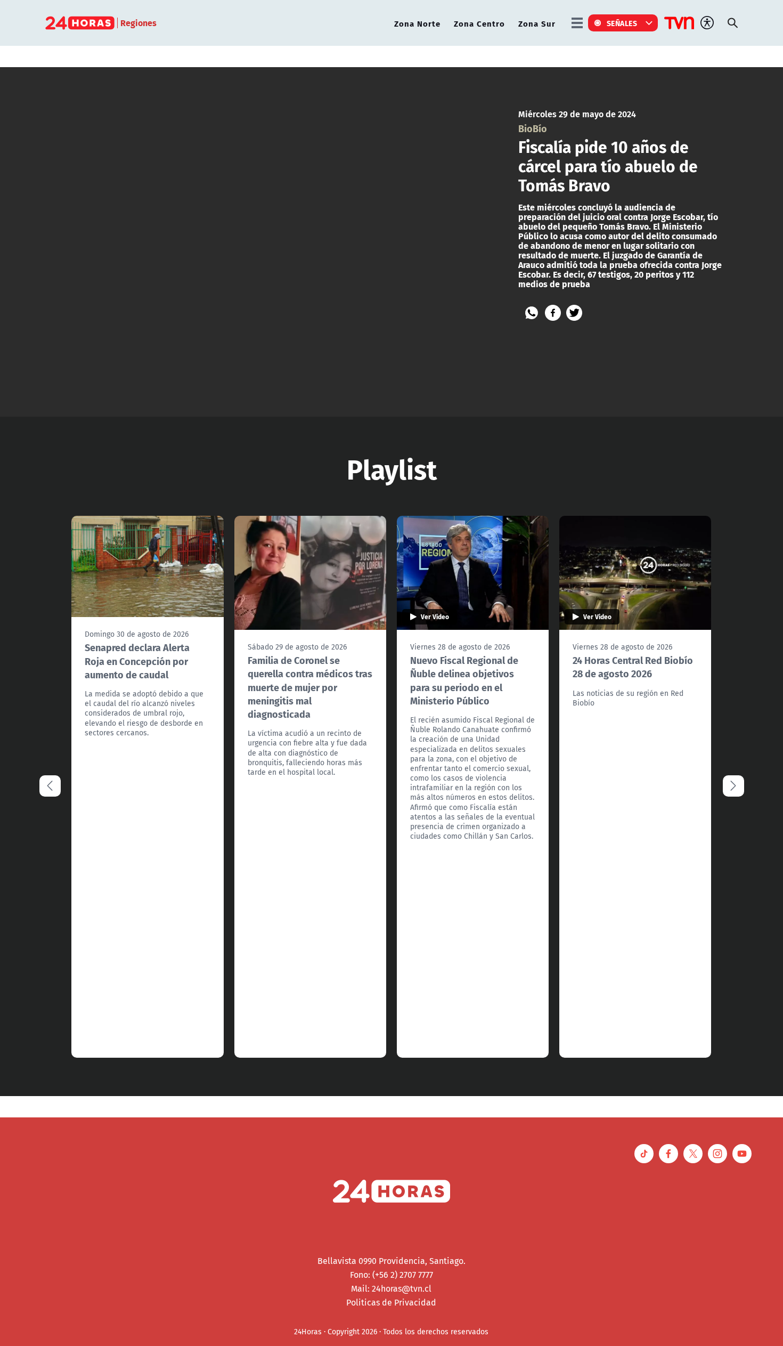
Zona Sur (537, 23)
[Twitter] (574, 313)
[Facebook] (553, 313)
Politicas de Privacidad (391, 1302)
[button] (733, 786)
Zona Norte (417, 23)
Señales (622, 23)
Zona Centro (479, 23)
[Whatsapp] (532, 313)
